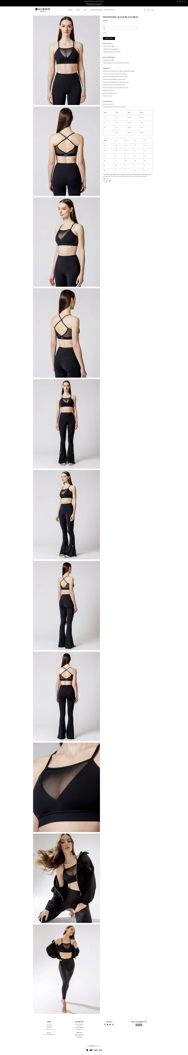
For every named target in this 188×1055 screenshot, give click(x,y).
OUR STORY (49, 1024)
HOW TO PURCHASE (79, 1024)
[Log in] (148, 10)
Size (104, 25)
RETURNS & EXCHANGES (79, 1027)
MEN (85, 9)
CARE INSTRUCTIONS (79, 1035)
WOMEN (78, 9)
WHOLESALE (49, 1027)
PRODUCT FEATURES (79, 1034)
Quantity (105, 32)
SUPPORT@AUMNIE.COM (49, 1034)
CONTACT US (79, 1029)
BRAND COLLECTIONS (109, 9)
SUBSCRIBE (139, 1024)
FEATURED (70, 9)
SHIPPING (79, 1026)
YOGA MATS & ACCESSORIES (96, 9)
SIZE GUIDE (105, 22)
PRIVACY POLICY (49, 1029)
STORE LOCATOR (49, 1026)
